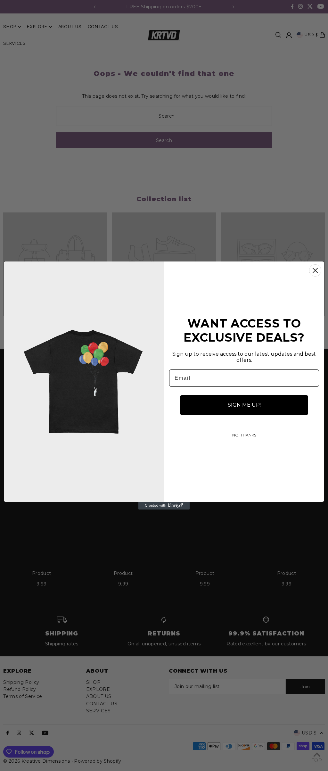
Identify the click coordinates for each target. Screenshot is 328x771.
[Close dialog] (315, 270)
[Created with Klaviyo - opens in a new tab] (164, 506)
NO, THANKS (244, 435)
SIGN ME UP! (244, 405)
